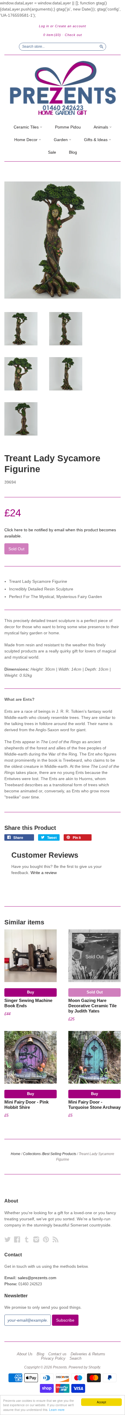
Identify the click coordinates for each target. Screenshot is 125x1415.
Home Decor (26, 139)
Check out (73, 35)
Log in (44, 26)
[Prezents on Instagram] (36, 1239)
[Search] (101, 46)
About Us (25, 1354)
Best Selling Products (59, 1154)
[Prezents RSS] (55, 1239)
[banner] (62, 88)
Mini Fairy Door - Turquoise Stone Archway (94, 1105)
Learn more (57, 1409)
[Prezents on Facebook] (17, 1239)
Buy (30, 992)
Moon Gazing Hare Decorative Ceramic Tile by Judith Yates (92, 1005)
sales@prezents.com (37, 1277)
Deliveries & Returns (88, 1354)
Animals (101, 127)
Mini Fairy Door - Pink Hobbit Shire (26, 1105)
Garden (61, 139)
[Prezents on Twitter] (7, 1239)
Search (75, 1358)
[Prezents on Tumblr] (27, 1239)
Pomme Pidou (68, 127)
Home (15, 1154)
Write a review (44, 872)
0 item (52, 35)
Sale (52, 152)
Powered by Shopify (84, 1367)
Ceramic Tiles (27, 127)
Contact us (57, 1354)
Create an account (70, 26)
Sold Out (95, 992)
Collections (32, 1154)
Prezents (60, 1367)
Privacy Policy (53, 1358)
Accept (101, 1402)
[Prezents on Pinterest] (46, 1239)
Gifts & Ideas (96, 139)
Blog (73, 152)
